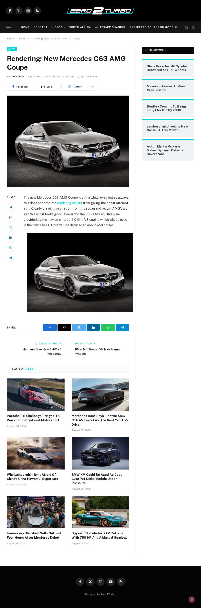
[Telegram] (11, 257)
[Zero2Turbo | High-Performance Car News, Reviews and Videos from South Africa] (100, 11)
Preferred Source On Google (153, 27)
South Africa (80, 27)
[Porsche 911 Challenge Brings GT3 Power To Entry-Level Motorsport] (36, 394)
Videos (57, 27)
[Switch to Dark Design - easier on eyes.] (193, 27)
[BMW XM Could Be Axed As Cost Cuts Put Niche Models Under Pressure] (100, 453)
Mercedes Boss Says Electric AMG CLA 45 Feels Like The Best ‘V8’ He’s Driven (100, 420)
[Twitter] (11, 228)
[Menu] (8, 27)
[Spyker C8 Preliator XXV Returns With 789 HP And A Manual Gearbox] (100, 512)
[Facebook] (11, 208)
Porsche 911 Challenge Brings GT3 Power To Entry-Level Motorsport (33, 418)
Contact (41, 27)
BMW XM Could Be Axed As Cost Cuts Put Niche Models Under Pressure (97, 479)
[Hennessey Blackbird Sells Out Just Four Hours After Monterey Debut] (36, 512)
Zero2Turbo (17, 76)
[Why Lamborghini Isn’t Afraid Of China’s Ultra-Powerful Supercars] (36, 453)
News (11, 49)
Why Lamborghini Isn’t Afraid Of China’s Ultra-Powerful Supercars (32, 477)
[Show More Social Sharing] (92, 87)
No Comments (89, 76)
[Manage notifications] (192, 599)
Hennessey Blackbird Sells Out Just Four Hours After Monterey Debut (34, 535)
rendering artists (69, 203)
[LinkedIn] (11, 238)
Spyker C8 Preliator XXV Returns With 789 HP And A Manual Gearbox (99, 535)
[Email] (11, 218)
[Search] (186, 27)
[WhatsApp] (11, 248)
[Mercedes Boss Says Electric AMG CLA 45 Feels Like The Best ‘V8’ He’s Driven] (100, 394)
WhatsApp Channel (110, 27)
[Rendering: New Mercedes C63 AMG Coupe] (68, 186)
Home (25, 27)
